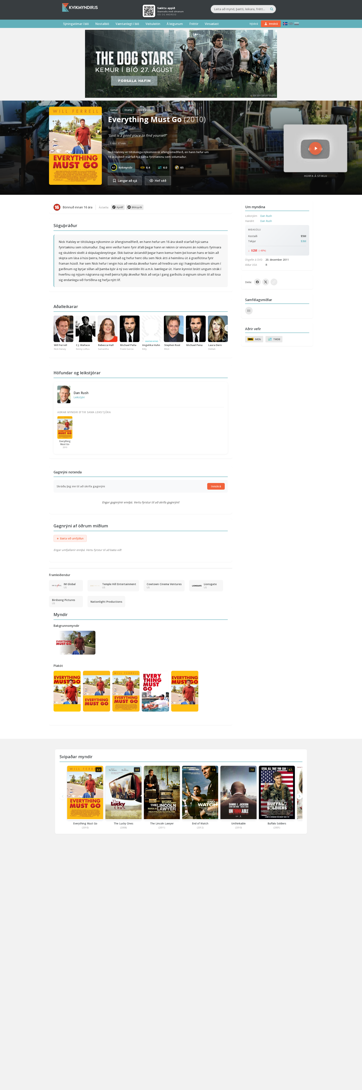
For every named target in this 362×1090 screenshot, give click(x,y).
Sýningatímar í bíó (76, 24)
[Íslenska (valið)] (285, 23)
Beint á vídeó (145, 110)
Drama (128, 110)
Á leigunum (175, 24)
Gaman (114, 110)
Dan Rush (81, 393)
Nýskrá (253, 23)
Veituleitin (153, 24)
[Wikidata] (249, 310)
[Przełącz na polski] (296, 23)
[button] (299, 796)
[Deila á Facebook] (257, 282)
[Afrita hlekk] (274, 282)
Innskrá (216, 486)
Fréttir (193, 24)
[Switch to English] (291, 23)
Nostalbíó (102, 24)
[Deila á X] (265, 282)
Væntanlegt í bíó (127, 24)
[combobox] (243, 9)
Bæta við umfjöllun (70, 538)
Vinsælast (212, 24)
